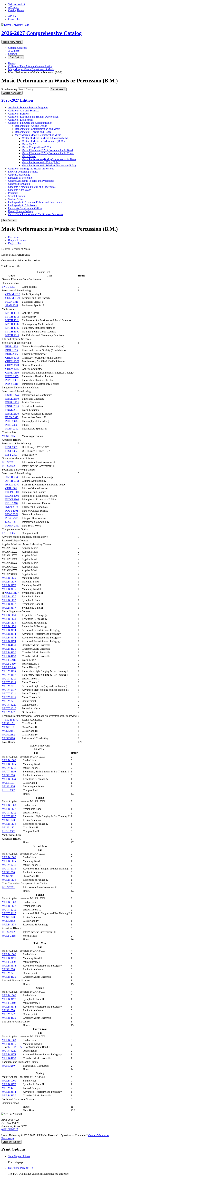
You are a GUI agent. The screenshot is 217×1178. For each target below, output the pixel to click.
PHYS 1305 (11, 376)
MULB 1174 (9, 615)
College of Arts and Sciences (23, 110)
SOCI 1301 (11, 521)
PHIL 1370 (11, 421)
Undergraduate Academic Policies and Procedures (35, 202)
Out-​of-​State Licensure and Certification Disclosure (35, 214)
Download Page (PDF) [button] (20, 1167)
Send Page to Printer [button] (19, 1156)
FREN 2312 (11, 417)
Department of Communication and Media (37, 128)
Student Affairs (16, 199)
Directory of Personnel (20, 177)
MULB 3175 (9, 585)
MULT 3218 (9, 659)
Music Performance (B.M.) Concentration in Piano (49, 159)
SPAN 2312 (11, 428)
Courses (12, 53)
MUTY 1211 (9, 678)
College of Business (18, 113)
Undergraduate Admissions (22, 205)
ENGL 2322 (12, 402)
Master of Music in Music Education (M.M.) (45, 138)
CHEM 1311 (12, 365)
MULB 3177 (12, 592)
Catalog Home (16, 10)
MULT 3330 (9, 663)
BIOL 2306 (11, 353)
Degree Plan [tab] (14, 243)
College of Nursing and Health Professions (31, 168)
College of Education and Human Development (33, 116)
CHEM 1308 (12, 361)
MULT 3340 (9, 667)
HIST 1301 (11, 447)
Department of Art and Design (31, 125)
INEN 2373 (11, 506)
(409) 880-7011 (9, 1129)
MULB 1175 (9, 577)
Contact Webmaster (98, 1135)
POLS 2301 (8, 462)
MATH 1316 (12, 316)
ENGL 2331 (12, 409)
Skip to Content (16, 4)
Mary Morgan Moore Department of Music (31, 69)
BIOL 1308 (11, 346)
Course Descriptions (19, 174)
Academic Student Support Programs (28, 107)
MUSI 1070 (11, 719)
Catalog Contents (17, 47)
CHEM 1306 (12, 357)
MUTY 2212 (9, 697)
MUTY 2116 (9, 686)
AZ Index (13, 7)
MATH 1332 (12, 324)
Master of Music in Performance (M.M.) (43, 141)
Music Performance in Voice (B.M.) (41, 162)
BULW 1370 (12, 484)
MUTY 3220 (9, 704)
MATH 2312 (12, 335)
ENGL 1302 (8, 533)
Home (11, 63)
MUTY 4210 (9, 708)
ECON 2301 (12, 495)
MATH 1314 (12, 312)
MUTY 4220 (9, 712)
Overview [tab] (13, 237)
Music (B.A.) (29, 144)
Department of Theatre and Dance (33, 131)
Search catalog (9, 89)
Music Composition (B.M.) (36, 147)
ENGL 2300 (12, 398)
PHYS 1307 (11, 380)
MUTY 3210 (9, 701)
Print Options (15, 57)
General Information (19, 183)
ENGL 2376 (12, 413)
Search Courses (16, 196)
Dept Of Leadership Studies (23, 171)
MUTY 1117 (9, 674)
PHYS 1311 (11, 383)
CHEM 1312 (12, 368)
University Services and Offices (25, 208)
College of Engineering (20, 119)
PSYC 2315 (11, 518)
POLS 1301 (11, 510)
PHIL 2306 (11, 424)
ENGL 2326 (12, 406)
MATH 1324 (12, 320)
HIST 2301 (11, 454)
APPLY (12, 16)
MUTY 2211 (9, 693)
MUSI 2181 (8, 730)
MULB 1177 (9, 596)
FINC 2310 (11, 503)
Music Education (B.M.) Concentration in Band (47, 150)
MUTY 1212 (9, 682)
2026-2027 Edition (17, 100)
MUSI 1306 (8, 436)
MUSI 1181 (8, 723)
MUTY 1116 (9, 671)
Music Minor (29, 156)
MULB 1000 (9, 760)
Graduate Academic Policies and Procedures (31, 186)
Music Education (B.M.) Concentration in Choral (48, 153)
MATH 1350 (12, 331)
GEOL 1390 (12, 372)
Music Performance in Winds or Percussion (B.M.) (49, 165)
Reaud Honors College (20, 211)
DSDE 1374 (12, 395)
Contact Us (14, 19)
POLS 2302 (8, 465)
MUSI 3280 (8, 738)
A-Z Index (13, 50)
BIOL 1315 (11, 350)
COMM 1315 (12, 294)
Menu (12, 42)
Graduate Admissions (19, 189)
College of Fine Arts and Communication (30, 66)
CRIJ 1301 (11, 488)
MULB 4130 (9, 645)
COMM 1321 (12, 297)
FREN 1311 (11, 301)
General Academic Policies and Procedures (31, 180)
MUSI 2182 (8, 734)
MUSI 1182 (8, 727)
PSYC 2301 (11, 514)
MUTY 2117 (9, 689)
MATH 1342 (12, 327)
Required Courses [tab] (17, 240)
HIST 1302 (11, 450)
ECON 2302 (12, 499)
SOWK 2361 (12, 525)
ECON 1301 (12, 492)
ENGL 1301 (8, 286)
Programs (13, 192)
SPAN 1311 (11, 305)
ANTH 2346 (12, 477)
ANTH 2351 (12, 480)
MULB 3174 (9, 630)
